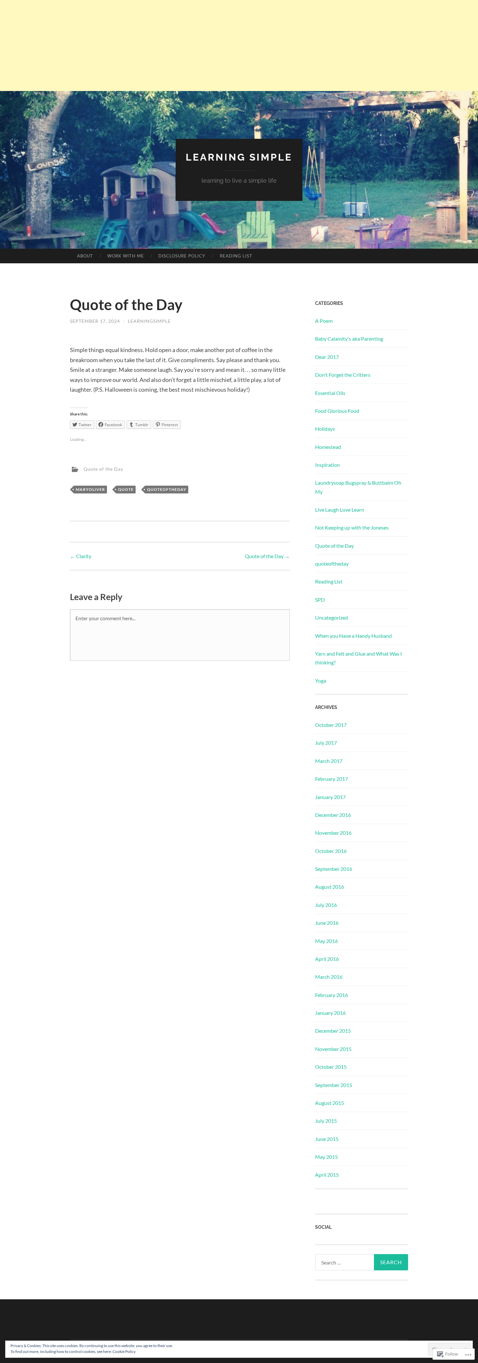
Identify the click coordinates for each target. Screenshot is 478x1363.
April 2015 (327, 1175)
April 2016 (327, 959)
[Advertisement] (239, 45)
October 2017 (331, 725)
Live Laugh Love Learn (339, 509)
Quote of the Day (103, 468)
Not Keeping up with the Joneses (352, 527)
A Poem (324, 321)
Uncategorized (331, 617)
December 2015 (333, 1031)
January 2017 (330, 797)
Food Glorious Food (337, 411)
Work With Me (125, 255)
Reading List (236, 255)
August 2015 (329, 1103)
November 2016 (333, 833)
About (85, 255)
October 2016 (331, 851)
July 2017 (326, 743)
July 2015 (326, 1121)
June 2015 (327, 1139)
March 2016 (328, 977)
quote (126, 489)
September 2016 (333, 869)
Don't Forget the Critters (342, 375)
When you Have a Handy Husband (353, 636)
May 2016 (326, 941)
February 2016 (331, 995)
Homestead (328, 447)
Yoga (320, 680)
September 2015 (333, 1085)
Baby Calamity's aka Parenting (349, 338)
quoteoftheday (166, 489)
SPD (320, 599)
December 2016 (333, 815)
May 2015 (326, 1157)
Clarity (80, 556)
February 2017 (331, 779)
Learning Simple (239, 157)
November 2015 (333, 1049)
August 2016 (329, 887)
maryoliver (90, 489)
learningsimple (149, 321)
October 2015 (331, 1067)
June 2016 (327, 923)
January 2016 (330, 1013)
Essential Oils (330, 393)
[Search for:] (361, 1262)
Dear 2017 (327, 357)
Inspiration (327, 465)
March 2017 (328, 761)
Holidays (325, 429)
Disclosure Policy (181, 255)
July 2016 (326, 905)
